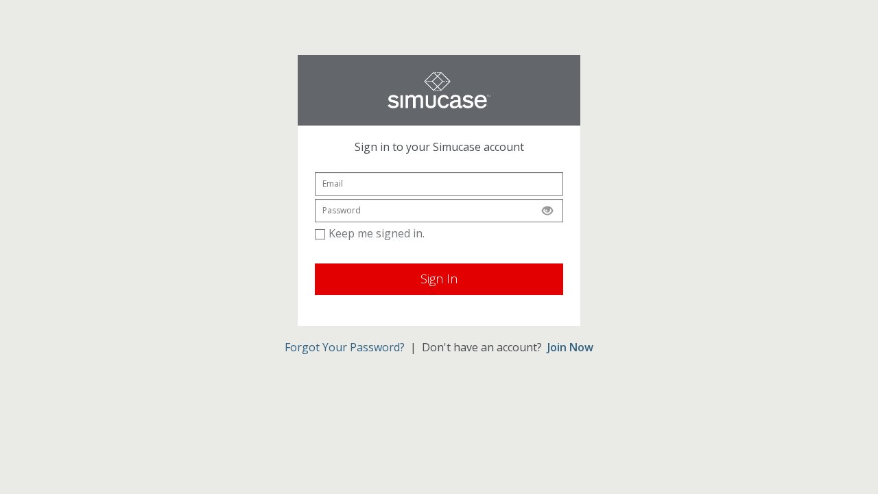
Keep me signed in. (377, 233)
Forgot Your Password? (345, 347)
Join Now (570, 347)
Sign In (439, 278)
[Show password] (547, 210)
